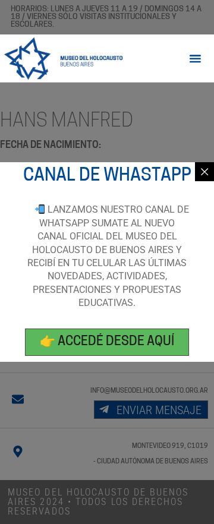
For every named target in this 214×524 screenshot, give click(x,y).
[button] (195, 58)
